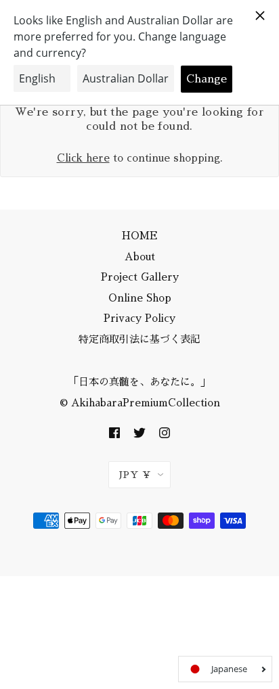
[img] (114, 432)
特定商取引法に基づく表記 (139, 339)
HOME (140, 236)
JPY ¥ (135, 474)
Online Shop (139, 298)
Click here (83, 158)
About (140, 257)
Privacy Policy (139, 318)
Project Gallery (140, 277)
